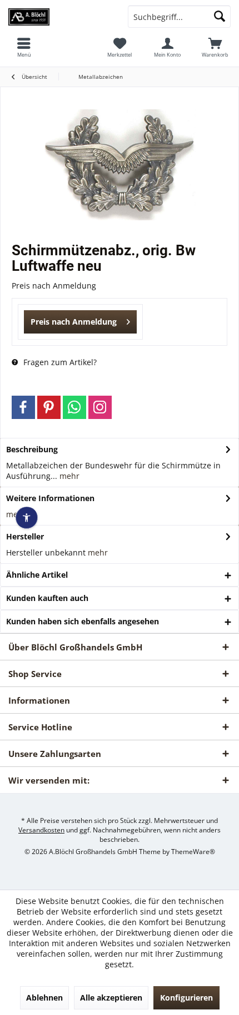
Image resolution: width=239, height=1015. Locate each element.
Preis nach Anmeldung (74, 321)
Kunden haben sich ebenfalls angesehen (82, 621)
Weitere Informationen (50, 498)
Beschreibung (32, 449)
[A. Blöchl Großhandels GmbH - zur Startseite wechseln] (59, 17)
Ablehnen (44, 997)
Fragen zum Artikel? (59, 362)
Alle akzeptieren (111, 997)
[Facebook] (23, 407)
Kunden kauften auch (47, 598)
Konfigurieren (186, 997)
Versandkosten (41, 830)
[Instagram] (100, 407)
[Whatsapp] (74, 407)
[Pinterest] (49, 407)
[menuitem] (215, 47)
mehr (68, 476)
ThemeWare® (193, 851)
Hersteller (25, 536)
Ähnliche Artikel (37, 574)
